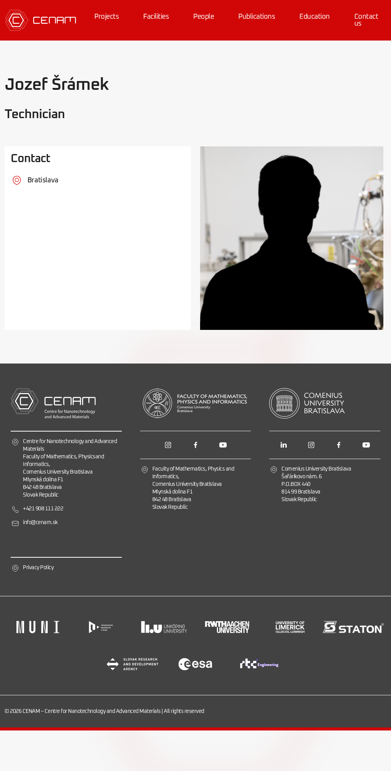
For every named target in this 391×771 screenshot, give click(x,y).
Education (314, 16)
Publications (256, 16)
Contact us (366, 20)
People (203, 16)
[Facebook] (195, 445)
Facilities (156, 16)
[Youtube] (223, 445)
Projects (106, 16)
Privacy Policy (38, 567)
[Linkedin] (283, 445)
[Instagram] (168, 445)
